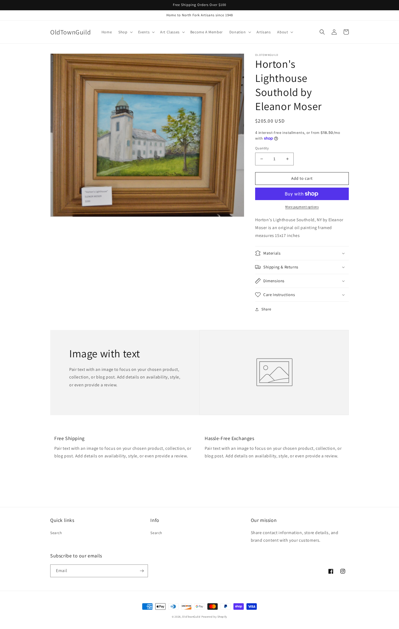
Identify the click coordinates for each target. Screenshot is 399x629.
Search (56, 532)
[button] (125, 32)
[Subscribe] (142, 570)
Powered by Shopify (214, 616)
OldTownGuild (191, 616)
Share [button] (266, 309)
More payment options (302, 207)
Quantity (262, 148)
